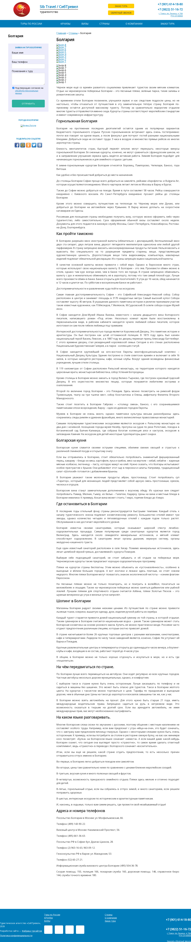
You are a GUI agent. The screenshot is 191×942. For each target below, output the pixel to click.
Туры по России (31, 23)
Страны (105, 23)
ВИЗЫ (84, 23)
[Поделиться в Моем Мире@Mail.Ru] (22, 145)
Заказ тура (167, 23)
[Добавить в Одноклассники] (28, 145)
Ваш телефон (19, 62)
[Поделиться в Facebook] (17, 145)
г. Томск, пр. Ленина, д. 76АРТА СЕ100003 (171, 14)
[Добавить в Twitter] (34, 145)
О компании (134, 23)
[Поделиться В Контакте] (39, 145)
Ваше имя (17, 52)
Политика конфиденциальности (16, 935)
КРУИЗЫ (65, 23)
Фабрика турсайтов (32, 930)
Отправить (28, 103)
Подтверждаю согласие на (29, 90)
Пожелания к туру (22, 71)
